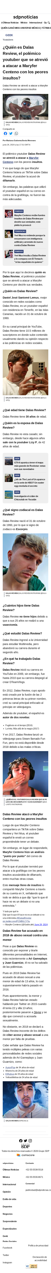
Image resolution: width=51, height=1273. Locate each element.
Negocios (7, 1214)
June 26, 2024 (41, 924)
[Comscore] (25, 1155)
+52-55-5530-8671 (34, 1177)
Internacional (35, 22)
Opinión (7, 1192)
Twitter (6, 1255)
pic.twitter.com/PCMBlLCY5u (16, 921)
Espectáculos (10, 1229)
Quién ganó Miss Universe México (20, 28)
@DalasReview (23, 918)
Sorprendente (10, 1221)
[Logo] (25, 17)
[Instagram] (30, 1140)
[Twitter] (11, 133)
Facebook (7, 1248)
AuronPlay (10, 1067)
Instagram (7, 1262)
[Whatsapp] (16, 133)
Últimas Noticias (11, 22)
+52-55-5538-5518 (34, 1170)
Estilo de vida (9, 1199)
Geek (5, 1236)
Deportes (7, 1206)
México (24, 22)
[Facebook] (5, 133)
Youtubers (8, 40)
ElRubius (9, 1074)
